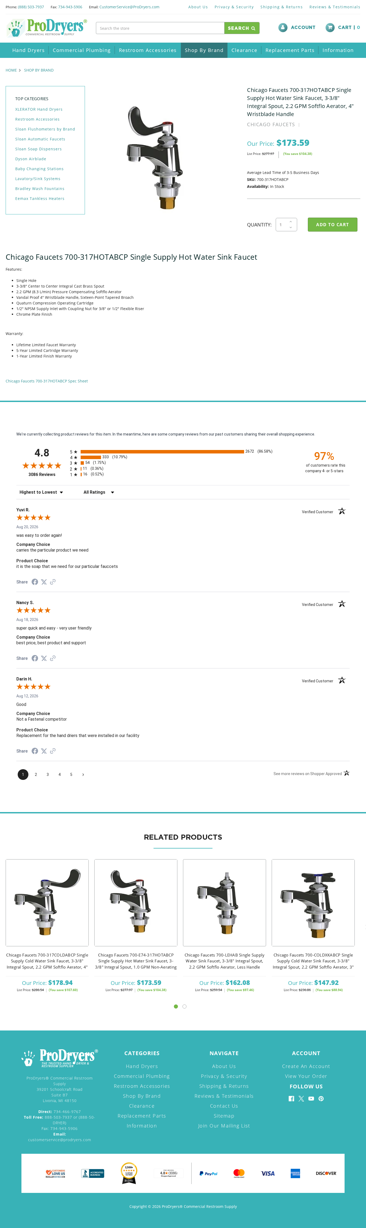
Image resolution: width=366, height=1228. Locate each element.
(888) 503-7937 (31, 6)
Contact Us (224, 1106)
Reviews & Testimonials (334, 6)
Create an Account (306, 1066)
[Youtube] (311, 1099)
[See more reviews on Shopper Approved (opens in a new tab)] (53, 582)
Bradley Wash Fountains (40, 188)
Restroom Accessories (148, 50)
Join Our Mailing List (224, 1125)
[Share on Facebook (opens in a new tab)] (35, 582)
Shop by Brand (204, 50)
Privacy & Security (234, 6)
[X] (301, 1099)
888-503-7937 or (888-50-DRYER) (59, 1120)
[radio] (183, 451)
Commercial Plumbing (82, 50)
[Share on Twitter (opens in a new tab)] (44, 582)
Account (303, 27)
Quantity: (259, 224)
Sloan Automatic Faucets (40, 139)
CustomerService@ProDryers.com (129, 6)
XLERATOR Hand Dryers (39, 109)
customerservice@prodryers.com (59, 1137)
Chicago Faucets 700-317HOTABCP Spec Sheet (47, 381)
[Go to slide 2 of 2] (184, 1006)
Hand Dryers (28, 50)
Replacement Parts (290, 50)
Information (338, 50)
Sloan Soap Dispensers (38, 148)
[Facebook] (291, 1099)
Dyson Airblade (30, 158)
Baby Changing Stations (39, 168)
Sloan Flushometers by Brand (45, 129)
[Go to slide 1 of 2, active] (176, 1006)
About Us (198, 6)
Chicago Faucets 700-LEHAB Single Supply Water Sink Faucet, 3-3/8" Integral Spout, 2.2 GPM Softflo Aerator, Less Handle (225, 961)
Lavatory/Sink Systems (38, 178)
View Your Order (306, 1076)
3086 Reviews (47, 474)
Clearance (244, 50)
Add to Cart (47, 909)
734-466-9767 (59, 1111)
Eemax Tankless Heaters (40, 198)
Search (239, 28)
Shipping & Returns (281, 6)
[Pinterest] (321, 1099)
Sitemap (224, 1115)
